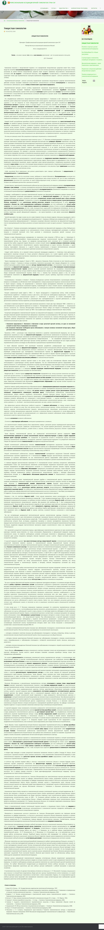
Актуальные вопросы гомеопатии (15, 20)
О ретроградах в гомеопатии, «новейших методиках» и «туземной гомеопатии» (92, 59)
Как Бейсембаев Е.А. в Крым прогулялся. (90, 53)
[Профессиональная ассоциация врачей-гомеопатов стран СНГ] (4, 2)
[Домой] (4, 20)
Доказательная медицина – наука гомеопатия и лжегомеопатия (91, 64)
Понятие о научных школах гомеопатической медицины (90, 47)
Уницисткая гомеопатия (90, 43)
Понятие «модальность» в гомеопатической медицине (90, 75)
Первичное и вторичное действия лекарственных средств (91, 69)
